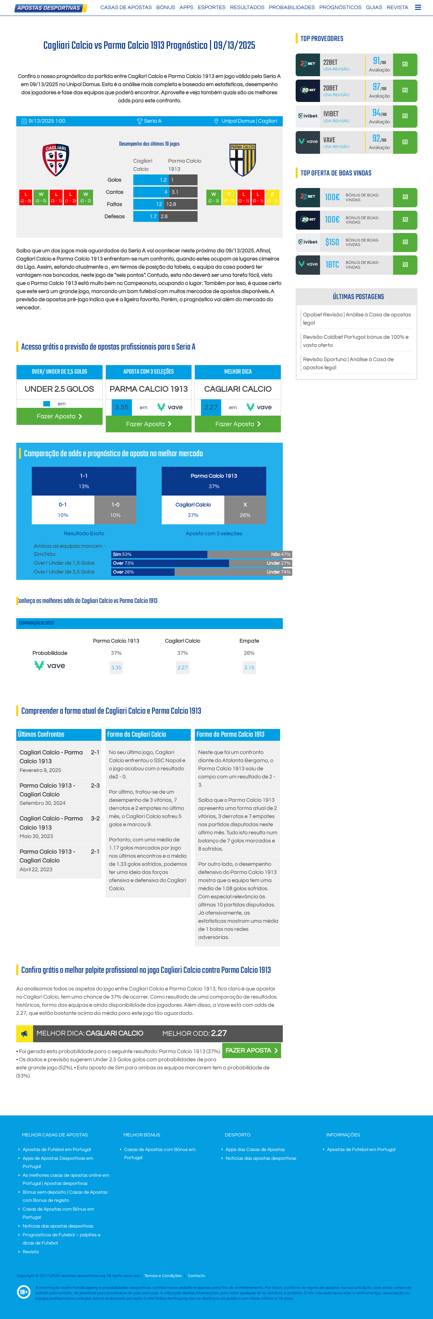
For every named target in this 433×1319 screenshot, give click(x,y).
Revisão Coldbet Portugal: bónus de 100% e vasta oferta (356, 341)
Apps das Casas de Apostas (255, 1149)
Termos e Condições (163, 1276)
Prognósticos (340, 7)
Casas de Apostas (126, 7)
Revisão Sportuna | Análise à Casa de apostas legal (348, 363)
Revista (397, 7)
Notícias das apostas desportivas (58, 1226)
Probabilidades (292, 7)
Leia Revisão (336, 69)
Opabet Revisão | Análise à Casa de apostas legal (357, 319)
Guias (374, 7)
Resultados (247, 7)
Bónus (165, 7)
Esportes (212, 7)
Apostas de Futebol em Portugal (57, 1149)
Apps (186, 7)
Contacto (196, 1276)
